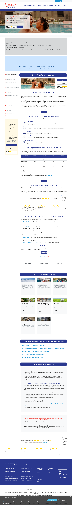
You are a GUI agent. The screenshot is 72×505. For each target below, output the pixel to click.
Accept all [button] (52, 500)
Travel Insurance (28, 5)
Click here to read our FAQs (43, 256)
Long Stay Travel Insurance (10, 473)
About (49, 472)
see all (15, 142)
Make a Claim (39, 474)
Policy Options (39, 479)
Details (23, 292)
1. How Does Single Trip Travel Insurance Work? (32, 345)
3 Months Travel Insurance (25, 471)
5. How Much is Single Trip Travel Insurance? (32, 357)
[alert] (36, 500)
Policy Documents (44, 263)
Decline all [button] (63, 500)
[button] (24, 503)
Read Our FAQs (28, 263)
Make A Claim (60, 263)
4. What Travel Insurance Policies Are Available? (32, 354)
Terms (49, 474)
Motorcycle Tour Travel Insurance (11, 480)
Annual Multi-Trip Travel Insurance (11, 474)
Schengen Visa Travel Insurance (54, 5)
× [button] (70, 496)
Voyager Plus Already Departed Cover (12, 478)
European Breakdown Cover (39, 5)
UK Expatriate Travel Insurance (26, 473)
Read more (9, 500)
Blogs (38, 481)
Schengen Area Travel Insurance (26, 480)
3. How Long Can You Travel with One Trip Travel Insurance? (36, 351)
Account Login (58, 1)
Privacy (49, 475)
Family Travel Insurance (9, 476)
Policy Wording (11, 148)
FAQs (38, 477)
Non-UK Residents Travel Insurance (27, 474)
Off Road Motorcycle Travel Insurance (27, 476)
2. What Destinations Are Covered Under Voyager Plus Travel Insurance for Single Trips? (42, 348)
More (64, 5)
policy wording (49, 175)
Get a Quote (20, 26)
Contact (38, 472)
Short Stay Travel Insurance (10, 471)
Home (6, 35)
